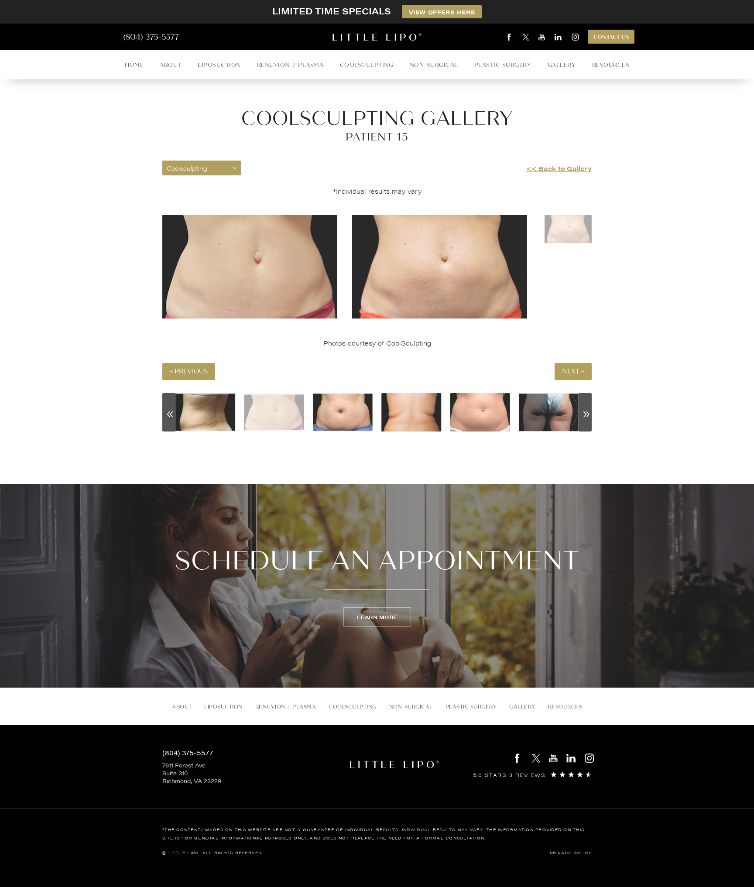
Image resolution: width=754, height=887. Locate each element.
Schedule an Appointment (377, 560)
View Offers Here (442, 12)
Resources (611, 64)
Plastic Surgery (502, 64)
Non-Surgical (434, 64)
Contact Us (611, 37)
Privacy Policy (571, 853)
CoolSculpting (367, 64)
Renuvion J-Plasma (290, 64)
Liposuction (219, 64)
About (171, 64)
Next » (573, 371)
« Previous (189, 371)
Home (134, 64)
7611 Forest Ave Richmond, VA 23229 (191, 773)
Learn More (377, 617)
